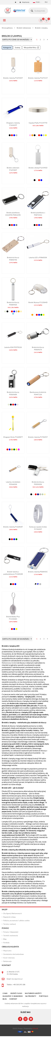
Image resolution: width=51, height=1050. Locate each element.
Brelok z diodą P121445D (38, 168)
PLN (46, 2)
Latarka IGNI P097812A (13, 347)
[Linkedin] (31, 1019)
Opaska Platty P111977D (38, 123)
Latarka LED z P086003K (38, 257)
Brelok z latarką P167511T (38, 78)
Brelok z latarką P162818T (13, 527)
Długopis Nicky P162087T (13, 437)
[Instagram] (25, 1019)
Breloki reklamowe (24, 28)
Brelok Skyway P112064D (38, 302)
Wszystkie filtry (30, 47)
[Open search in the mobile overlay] (38, 10)
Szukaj (17, 47)
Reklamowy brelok (9, 663)
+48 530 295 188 (19, 985)
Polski (38, 2)
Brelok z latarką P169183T (13, 78)
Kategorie (7, 47)
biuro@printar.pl (17, 979)
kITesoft (35, 1028)
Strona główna (7, 28)
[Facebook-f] (20, 1019)
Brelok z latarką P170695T (38, 437)
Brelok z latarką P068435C (38, 572)
